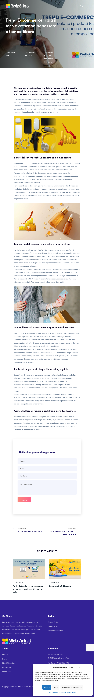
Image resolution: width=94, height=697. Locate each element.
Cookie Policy (53, 692)
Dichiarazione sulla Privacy (67, 692)
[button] (79, 667)
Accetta (47, 687)
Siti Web (5, 655)
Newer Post (63, 532)
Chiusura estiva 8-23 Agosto (60, 586)
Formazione (6, 672)
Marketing (48, 62)
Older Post (30, 530)
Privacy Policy (53, 622)
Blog (46, 55)
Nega (56, 687)
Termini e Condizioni (55, 631)
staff (7, 55)
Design (4, 659)
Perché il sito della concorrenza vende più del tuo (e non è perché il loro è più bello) (28, 589)
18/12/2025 (30, 55)
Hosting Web (7, 667)
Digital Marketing (8, 663)
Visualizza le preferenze (72, 687)
